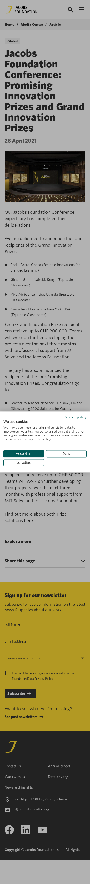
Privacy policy (75, 417)
